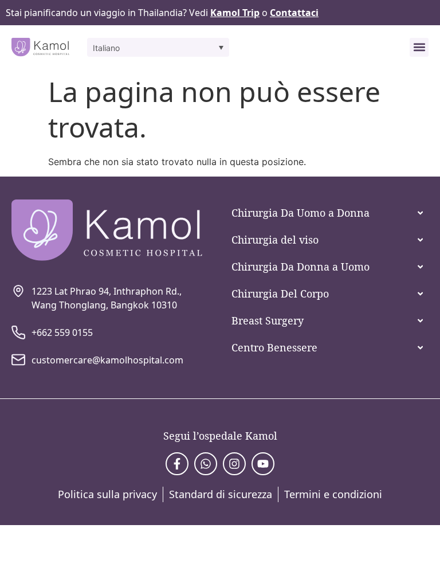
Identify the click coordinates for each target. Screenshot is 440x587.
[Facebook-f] (177, 463)
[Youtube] (263, 463)
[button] (158, 47)
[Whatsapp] (205, 463)
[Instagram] (234, 463)
